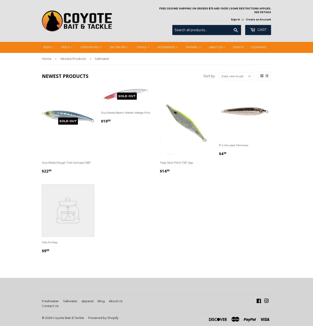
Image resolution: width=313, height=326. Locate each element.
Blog (101, 301)
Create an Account (258, 19)
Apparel (87, 301)
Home (46, 58)
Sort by (209, 76)
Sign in (235, 19)
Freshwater (50, 301)
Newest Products (73, 58)
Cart (261, 30)
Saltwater (70, 301)
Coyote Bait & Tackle (68, 318)
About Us (115, 301)
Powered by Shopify (103, 318)
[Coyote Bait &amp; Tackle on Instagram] (266, 301)
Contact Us (50, 306)
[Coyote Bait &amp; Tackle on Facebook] (258, 301)
